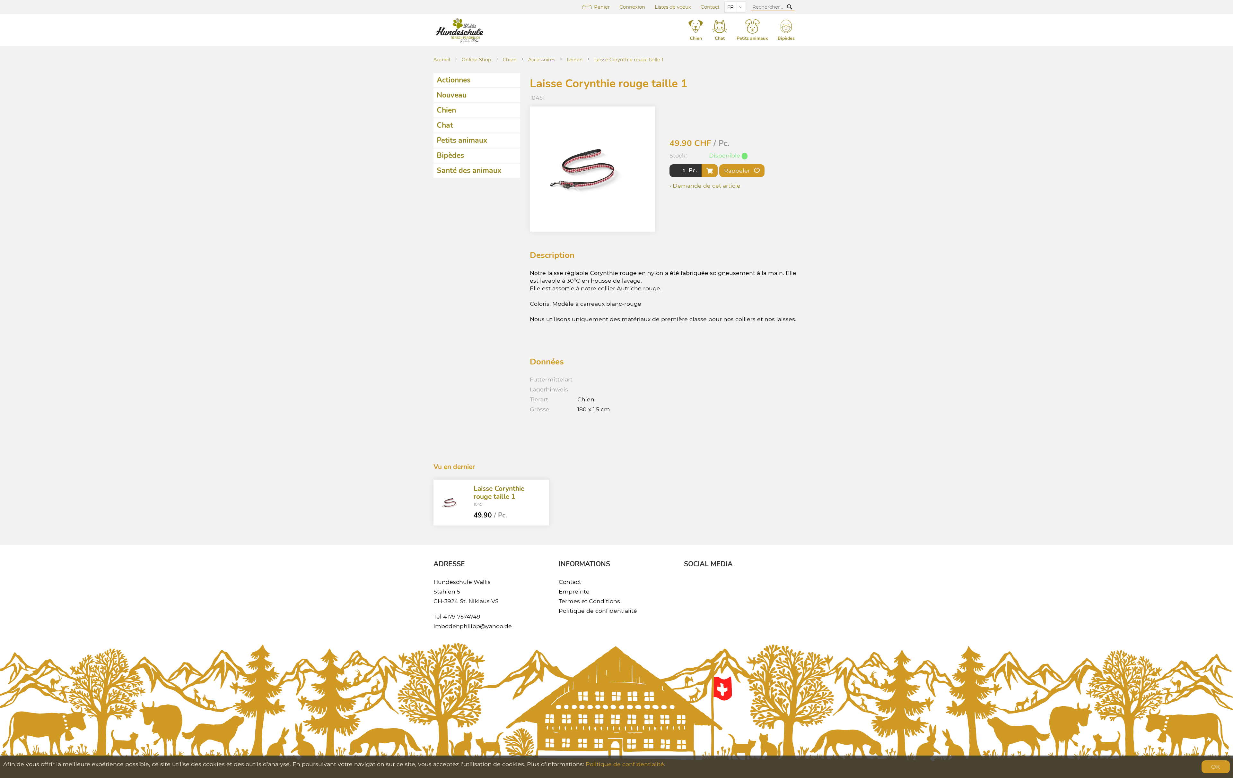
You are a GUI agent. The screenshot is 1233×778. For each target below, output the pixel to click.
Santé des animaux (469, 170)
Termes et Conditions (589, 601)
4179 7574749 (461, 616)
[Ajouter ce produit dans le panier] (710, 170)
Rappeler (738, 170)
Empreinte (574, 591)
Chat (445, 125)
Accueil (441, 60)
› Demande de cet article (704, 185)
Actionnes (453, 80)
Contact (710, 7)
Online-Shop (476, 60)
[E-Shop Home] (460, 30)
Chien (510, 60)
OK (1215, 766)
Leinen (575, 60)
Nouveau (452, 95)
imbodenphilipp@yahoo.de (472, 626)
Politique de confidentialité (598, 610)
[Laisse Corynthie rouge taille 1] (451, 503)
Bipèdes (450, 155)
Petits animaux (462, 140)
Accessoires (541, 60)
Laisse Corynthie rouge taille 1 (628, 60)
